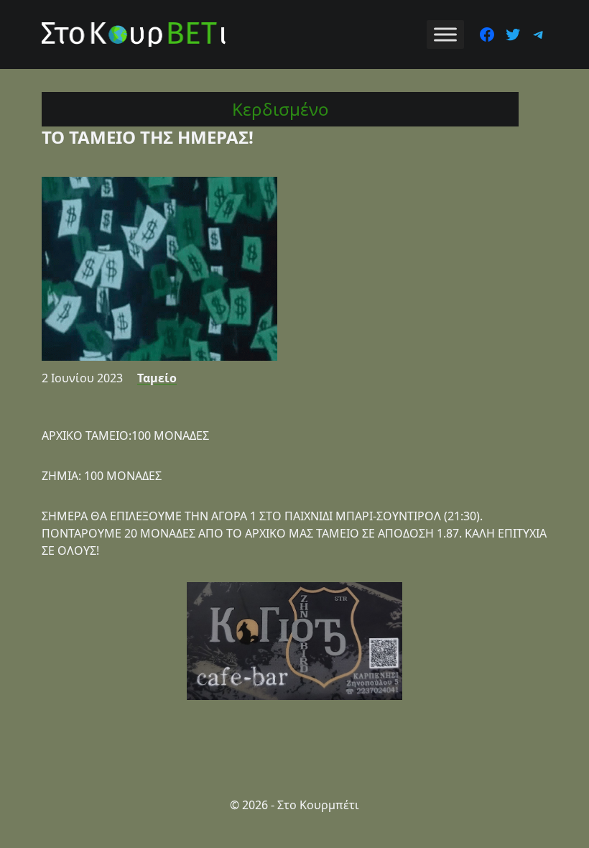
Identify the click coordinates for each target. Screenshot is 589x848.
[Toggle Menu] (445, 34)
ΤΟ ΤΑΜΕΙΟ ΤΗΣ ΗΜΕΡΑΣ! (148, 137)
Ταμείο (157, 378)
